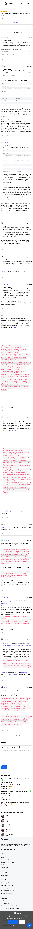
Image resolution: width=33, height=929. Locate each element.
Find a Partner (4, 872)
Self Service (4, 898)
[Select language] (21, 3)
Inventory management (7, 893)
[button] (3, 4)
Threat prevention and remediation (10, 906)
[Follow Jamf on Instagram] (11, 849)
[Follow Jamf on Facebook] (14, 849)
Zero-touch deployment (7, 885)
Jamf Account (4, 875)
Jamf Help (3, 857)
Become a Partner (5, 870)
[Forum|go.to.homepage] (9, 3)
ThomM (8, 824)
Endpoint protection (6, 903)
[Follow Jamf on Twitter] (2, 849)
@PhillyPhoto (4, 600)
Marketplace (4, 867)
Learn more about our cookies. (18, 918)
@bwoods (3, 271)
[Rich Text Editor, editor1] (16, 757)
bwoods (6, 223)
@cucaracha (24, 672)
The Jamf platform (6, 883)
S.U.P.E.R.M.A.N (13, 674)
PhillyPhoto (6, 540)
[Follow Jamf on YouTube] (8, 849)
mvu (7, 815)
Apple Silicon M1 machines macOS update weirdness (15, 795)
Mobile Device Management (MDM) (10, 888)
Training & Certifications (7, 859)
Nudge (5, 674)
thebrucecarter (10, 834)
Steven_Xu (6, 687)
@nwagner (4, 527)
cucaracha (6, 257)
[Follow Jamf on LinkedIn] (5, 849)
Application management (7, 890)
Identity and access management (10, 900)
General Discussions (7, 8)
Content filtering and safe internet (10, 908)
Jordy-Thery (9, 829)
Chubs (7, 820)
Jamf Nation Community (7, 862)
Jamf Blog (3, 865)
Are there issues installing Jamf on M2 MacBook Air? (15, 778)
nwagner (6, 37)
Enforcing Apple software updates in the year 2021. (15, 791)
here (15, 327)
